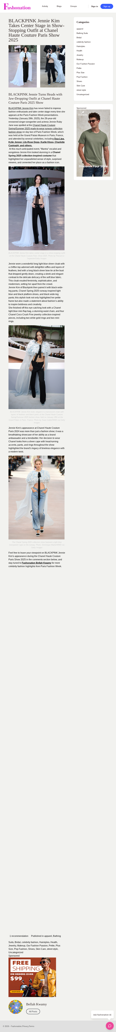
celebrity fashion (30, 942)
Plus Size (80, 72)
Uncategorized (15, 952)
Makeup (21, 945)
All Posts (33, 1011)
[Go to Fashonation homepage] (17, 6)
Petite (52, 945)
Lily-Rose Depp (31, 142)
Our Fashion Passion (37, 945)
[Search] (84, 6)
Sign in (94, 6)
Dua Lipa (59, 139)
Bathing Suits (82, 33)
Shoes (31, 949)
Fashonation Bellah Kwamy (36, 563)
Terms (31, 1026)
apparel (48, 936)
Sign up (106, 6)
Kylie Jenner (15, 142)
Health (54, 942)
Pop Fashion (20, 949)
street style (52, 949)
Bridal (18, 942)
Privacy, (25, 1026)
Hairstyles (44, 942)
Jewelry (12, 945)
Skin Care (41, 949)
